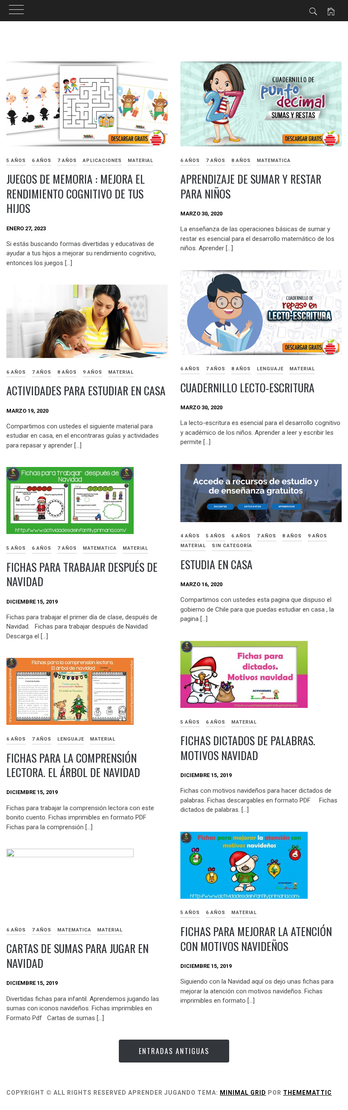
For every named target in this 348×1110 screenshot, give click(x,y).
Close (251, 525)
